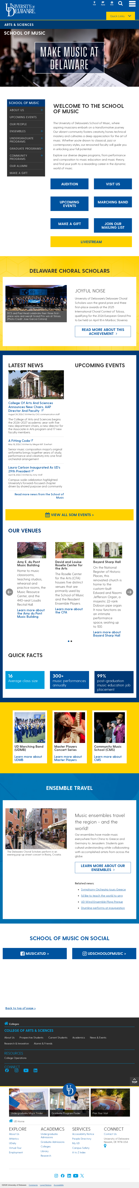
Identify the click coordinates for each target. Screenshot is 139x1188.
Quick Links (117, 16)
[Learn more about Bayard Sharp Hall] (107, 550)
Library (45, 1151)
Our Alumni (18, 165)
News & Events (98, 1037)
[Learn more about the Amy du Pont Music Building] (31, 550)
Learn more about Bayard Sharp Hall (107, 633)
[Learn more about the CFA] (69, 550)
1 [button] (68, 641)
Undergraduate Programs (22, 140)
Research (46, 1155)
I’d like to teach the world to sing (102, 895)
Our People (18, 124)
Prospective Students (31, 1037)
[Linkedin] (69, 1176)
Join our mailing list (113, 225)
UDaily (12, 1143)
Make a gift (69, 223)
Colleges (45, 1146)
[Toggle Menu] (42, 110)
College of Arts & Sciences (28, 1030)
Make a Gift (19, 172)
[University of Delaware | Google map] (105, 1146)
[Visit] (94, 3)
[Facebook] (62, 1176)
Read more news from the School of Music (39, 495)
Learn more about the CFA (69, 610)
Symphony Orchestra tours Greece (103, 889)
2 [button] (71, 641)
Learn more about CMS (108, 758)
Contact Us (110, 1133)
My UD (76, 1143)
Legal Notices (45, 1185)
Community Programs (18, 157)
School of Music (24, 103)
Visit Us (113, 184)
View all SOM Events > (72, 514)
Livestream (91, 242)
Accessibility (59, 1185)
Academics (78, 1037)
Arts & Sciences (19, 24)
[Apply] (103, 3)
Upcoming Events (23, 117)
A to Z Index (79, 1152)
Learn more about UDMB (28, 758)
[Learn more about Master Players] (69, 727)
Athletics (14, 1138)
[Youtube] (75, 1176)
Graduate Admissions (52, 1141)
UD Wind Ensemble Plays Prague (102, 901)
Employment (16, 1152)
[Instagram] (56, 1176)
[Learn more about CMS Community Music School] (109, 727)
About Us (17, 110)
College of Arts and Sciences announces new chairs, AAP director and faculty (30, 406)
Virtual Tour (15, 1147)
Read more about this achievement (103, 331)
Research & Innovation (16, 1043)
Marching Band (113, 202)
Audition (69, 184)
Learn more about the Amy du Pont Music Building (31, 613)
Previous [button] (9, 592)
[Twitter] (82, 1176)
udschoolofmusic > (106, 953)
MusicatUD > (37, 953)
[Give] (111, 3)
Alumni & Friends (43, 1043)
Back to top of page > (20, 1008)
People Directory (81, 1138)
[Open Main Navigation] (132, 4)
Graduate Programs (25, 148)
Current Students (57, 1037)
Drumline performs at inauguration (103, 907)
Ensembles (18, 131)
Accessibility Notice (83, 1133)
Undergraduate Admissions (49, 1135)
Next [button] (130, 592)
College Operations (15, 1057)
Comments (33, 1185)
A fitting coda (19, 440)
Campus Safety (80, 1147)
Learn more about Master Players (68, 758)
